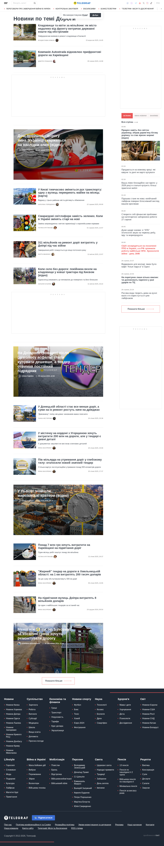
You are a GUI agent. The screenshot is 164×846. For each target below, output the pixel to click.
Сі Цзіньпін (79, 777)
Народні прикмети (105, 770)
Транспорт (56, 712)
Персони (77, 759)
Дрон (99, 718)
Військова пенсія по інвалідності (128, 780)
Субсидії (33, 718)
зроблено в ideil (151, 835)
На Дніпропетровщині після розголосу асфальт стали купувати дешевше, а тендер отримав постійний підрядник (44, 362)
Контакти (150, 825)
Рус (158, 3)
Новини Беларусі (150, 727)
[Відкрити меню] (6, 3)
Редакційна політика (64, 825)
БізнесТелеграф (108, 9)
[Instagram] (147, 3)
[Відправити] (34, 3)
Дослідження (126, 723)
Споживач (11, 770)
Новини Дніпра (13, 714)
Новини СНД (148, 718)
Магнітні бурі (12, 792)
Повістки (55, 765)
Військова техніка (37, 788)
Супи (144, 774)
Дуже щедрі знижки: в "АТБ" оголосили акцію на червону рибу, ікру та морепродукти (138, 233)
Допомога (33, 736)
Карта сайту (28, 828)
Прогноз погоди (36, 741)
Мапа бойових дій (37, 765)
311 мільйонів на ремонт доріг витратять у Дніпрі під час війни (68, 244)
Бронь (54, 770)
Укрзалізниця (57, 730)
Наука (98, 699)
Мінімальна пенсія (128, 786)
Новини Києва (12, 705)
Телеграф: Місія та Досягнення (52, 828)
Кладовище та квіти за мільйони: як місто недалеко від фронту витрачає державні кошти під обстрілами (67, 28)
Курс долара (57, 726)
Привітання (11, 797)
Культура (10, 783)
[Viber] (131, 3)
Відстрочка (56, 774)
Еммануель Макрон (79, 782)
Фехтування (79, 727)
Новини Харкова (14, 709)
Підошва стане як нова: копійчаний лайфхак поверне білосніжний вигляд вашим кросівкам (140, 201)
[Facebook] (127, 3)
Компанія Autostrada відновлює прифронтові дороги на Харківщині (69, 53)
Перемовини (35, 774)
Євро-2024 (79, 723)
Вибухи (32, 770)
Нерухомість (57, 717)
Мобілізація (56, 759)
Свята (98, 759)
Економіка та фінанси (57, 701)
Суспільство (35, 699)
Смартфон (102, 723)
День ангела (103, 783)
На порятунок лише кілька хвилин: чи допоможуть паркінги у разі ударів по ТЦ (140, 280)
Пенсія (122, 759)
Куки (84, 15)
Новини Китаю (149, 723)
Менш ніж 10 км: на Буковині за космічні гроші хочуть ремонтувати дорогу (44, 633)
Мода (8, 774)
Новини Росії (148, 714)
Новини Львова (13, 723)
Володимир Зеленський (79, 766)
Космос (100, 709)
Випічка (146, 765)
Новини (9, 699)
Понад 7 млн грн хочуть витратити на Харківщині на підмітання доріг (64, 546)
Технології (102, 705)
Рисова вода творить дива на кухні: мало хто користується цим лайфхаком (139, 296)
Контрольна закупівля (67, 9)
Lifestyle (9, 759)
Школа (32, 727)
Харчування (125, 709)
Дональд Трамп (81, 772)
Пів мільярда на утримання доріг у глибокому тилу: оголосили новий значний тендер (70, 461)
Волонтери (34, 783)
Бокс (76, 709)
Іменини (101, 788)
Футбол (77, 705)
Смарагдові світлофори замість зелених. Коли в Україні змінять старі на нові (70, 218)
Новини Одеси (13, 718)
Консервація (148, 770)
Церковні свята (104, 765)
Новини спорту (81, 699)
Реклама (119, 825)
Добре (95, 15)
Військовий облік (59, 783)
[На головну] (82, 3)
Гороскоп (10, 765)
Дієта (122, 714)
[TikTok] (151, 3)
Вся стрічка (127, 122)
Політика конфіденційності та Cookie (33, 825)
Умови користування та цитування (94, 825)
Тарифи (55, 721)
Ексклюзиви (89, 9)
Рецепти (145, 759)
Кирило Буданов (82, 793)
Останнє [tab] (127, 116)
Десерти (146, 779)
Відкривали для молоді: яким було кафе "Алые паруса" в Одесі (138, 265)
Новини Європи (149, 705)
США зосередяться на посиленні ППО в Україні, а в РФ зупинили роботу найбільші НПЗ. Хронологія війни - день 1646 (140, 250)
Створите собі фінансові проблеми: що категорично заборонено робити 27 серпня (139, 217)
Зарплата (33, 705)
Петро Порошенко (82, 797)
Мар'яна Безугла (82, 802)
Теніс (76, 714)
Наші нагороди (134, 825)
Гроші (54, 708)
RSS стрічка (77, 828)
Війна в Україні (36, 759)
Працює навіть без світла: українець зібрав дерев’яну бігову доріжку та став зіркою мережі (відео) (139, 134)
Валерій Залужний (83, 788)
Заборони (101, 779)
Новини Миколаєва (11, 751)
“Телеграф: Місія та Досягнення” (138, 9)
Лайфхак (10, 788)
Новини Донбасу (14, 741)
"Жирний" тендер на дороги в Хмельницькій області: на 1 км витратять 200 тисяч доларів (69, 573)
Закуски (146, 788)
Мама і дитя (125, 705)
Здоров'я (123, 699)
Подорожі (10, 779)
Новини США (148, 709)
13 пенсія (124, 765)
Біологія (101, 714)
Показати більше (53, 681)
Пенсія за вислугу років (128, 792)
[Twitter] (143, 3)
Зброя (32, 779)
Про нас (8, 825)
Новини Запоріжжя (11, 728)
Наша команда (11, 828)
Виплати (33, 714)
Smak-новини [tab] (141, 116)
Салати (145, 783)
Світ (143, 699)
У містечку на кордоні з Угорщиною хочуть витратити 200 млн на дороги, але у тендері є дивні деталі (69, 436)
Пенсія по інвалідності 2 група (126, 772)
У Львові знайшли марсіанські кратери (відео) (43, 493)
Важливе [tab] (154, 116)
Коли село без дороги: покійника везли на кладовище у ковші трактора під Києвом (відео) (67, 272)
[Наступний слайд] (161, 8)
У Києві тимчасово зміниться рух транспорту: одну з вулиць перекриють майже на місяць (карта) (70, 192)
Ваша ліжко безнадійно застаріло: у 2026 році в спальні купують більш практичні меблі (139, 185)
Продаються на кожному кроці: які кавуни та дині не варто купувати (138, 170)
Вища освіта (34, 732)
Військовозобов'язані (61, 779)
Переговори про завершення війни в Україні (28, 9)
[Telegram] (136, 3)
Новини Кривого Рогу (14, 735)
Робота (32, 709)
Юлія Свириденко (82, 806)
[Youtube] (140, 3)
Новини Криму (13, 746)
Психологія (125, 718)
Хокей (77, 718)
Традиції (101, 774)
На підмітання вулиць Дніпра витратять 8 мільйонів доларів (67, 599)
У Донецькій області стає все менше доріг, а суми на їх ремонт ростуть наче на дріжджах (69, 408)
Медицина (33, 723)
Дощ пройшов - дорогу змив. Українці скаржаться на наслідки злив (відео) (42, 140)
